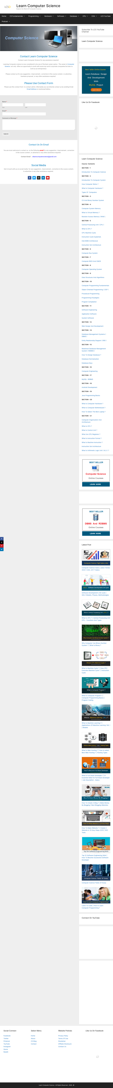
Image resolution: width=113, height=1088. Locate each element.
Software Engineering (89, 310)
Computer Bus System (90, 253)
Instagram (7, 1046)
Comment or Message (9, 118)
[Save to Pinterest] (2, 546)
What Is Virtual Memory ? (91, 212)
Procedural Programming (90, 294)
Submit (6, 134)
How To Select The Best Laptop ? (93, 412)
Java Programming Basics (91, 395)
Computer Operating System (92, 269)
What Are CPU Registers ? (91, 434)
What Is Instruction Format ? (92, 438)
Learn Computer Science (38, 5)
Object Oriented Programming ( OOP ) (95, 289)
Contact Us (62, 1046)
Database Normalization (90, 359)
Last (26, 107)
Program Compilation (89, 302)
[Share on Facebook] (2, 539)
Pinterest (7, 1041)
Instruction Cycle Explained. (91, 237)
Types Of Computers (89, 192)
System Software (88, 318)
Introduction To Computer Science (94, 172)
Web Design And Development (92, 326)
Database (73, 16)
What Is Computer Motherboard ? (93, 408)
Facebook (7, 1036)
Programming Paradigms (90, 298)
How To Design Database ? (91, 355)
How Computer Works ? (90, 184)
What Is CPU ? (87, 229)
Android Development (89, 387)
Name (4, 102)
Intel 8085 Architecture (90, 241)
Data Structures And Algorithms (93, 277)
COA (93, 16)
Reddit (6, 1052)
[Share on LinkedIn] (2, 549)
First (3, 107)
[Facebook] (29, 178)
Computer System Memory (91, 208)
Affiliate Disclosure (65, 1044)
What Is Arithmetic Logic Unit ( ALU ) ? (95, 450)
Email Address (32, 89)
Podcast (5, 21)
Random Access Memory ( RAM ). (94, 216)
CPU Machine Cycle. (89, 233)
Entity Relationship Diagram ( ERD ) (94, 340)
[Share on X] (2, 542)
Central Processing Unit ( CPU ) (93, 225)
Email (4, 111)
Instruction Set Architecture (91, 245)
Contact (33, 1044)
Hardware (48, 16)
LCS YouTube (105, 16)
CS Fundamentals (16, 16)
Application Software (89, 314)
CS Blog (33, 1041)
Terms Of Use (63, 1038)
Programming (33, 16)
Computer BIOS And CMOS (91, 261)
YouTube (7, 1044)
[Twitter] (34, 178)
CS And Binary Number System (93, 200)
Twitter (6, 1038)
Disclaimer (62, 1041)
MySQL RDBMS (87, 379)
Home (4, 16)
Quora (6, 1049)
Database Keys (87, 363)
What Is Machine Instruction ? (92, 442)
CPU (84, 16)
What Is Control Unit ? (89, 430)
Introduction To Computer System (94, 180)
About (33, 1038)
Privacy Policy (63, 1036)
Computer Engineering (89, 371)
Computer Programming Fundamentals (95, 285)
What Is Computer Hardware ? (92, 188)
